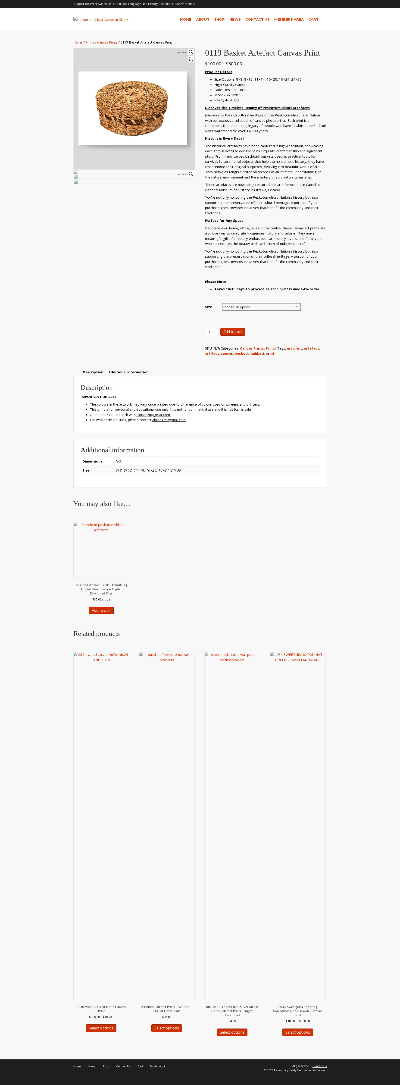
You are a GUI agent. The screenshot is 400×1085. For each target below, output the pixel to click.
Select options (101, 1028)
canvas (227, 353)
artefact (311, 348)
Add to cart (232, 331)
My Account (157, 1066)
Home (185, 19)
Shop (219, 19)
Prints (90, 42)
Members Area (289, 19)
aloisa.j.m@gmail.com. (154, 414)
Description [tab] (93, 372)
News (235, 19)
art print (294, 348)
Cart (313, 19)
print (270, 353)
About (202, 19)
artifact (212, 353)
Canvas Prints (107, 42)
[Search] (324, 19)
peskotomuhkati (249, 353)
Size (208, 306)
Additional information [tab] (128, 372)
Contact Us (257, 19)
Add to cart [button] (101, 610)
